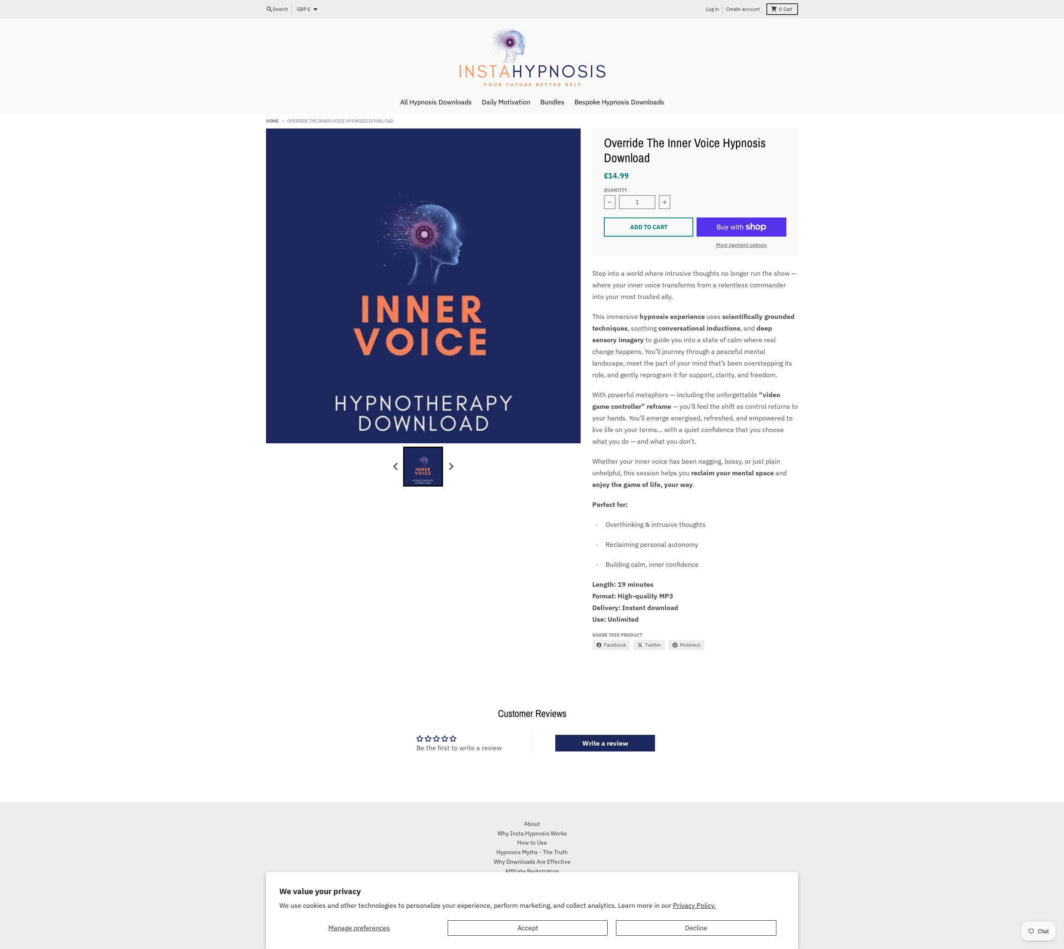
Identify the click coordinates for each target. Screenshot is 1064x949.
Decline (696, 928)
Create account (743, 9)
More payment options (741, 245)
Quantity (615, 190)
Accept (527, 928)
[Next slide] (450, 466)
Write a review (605, 743)
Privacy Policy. (694, 905)
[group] (423, 467)
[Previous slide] (395, 466)
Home (272, 121)
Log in (712, 9)
